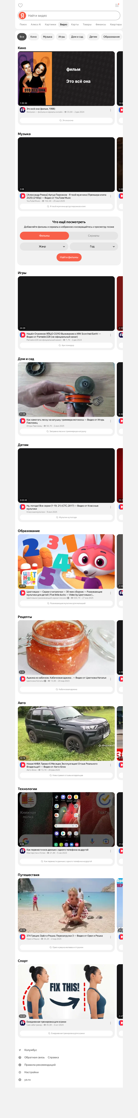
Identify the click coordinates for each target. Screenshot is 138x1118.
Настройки (31, 1072)
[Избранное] (20, 5)
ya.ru (27, 1079)
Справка (53, 1057)
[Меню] (117, 5)
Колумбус (30, 1050)
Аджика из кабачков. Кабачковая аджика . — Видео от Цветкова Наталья (66, 677)
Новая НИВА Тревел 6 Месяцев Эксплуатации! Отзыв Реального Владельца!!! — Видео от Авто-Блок (62, 765)
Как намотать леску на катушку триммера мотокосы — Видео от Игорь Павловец (65, 421)
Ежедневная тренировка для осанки (46, 1021)
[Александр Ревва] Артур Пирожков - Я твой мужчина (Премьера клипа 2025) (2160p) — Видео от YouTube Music (66, 196)
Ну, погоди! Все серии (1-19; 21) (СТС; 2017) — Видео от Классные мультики (62, 507)
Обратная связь (34, 1057)
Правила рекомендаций (40, 1064)
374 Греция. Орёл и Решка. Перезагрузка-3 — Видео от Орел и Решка (65, 935)
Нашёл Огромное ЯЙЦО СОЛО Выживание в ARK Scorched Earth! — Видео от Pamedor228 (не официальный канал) (64, 335)
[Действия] (110, 110)
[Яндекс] (22, 15)
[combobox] (72, 15)
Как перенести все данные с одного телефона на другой (57, 849)
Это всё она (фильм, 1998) (41, 108)
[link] (66, 88)
